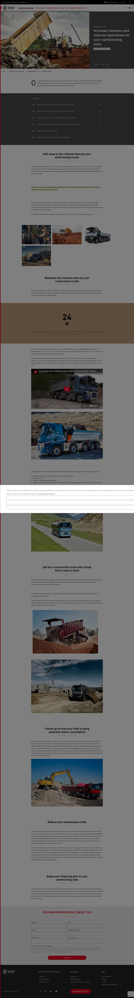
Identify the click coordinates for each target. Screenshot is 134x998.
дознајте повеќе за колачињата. (46, 494)
